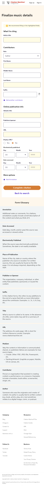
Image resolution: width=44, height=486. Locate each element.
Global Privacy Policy (30, 452)
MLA (25, 430)
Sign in (39, 3)
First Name (7, 61)
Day (4, 150)
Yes (8, 143)
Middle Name (8, 71)
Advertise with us (7, 433)
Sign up (31, 3)
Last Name (7, 80)
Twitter (5, 452)
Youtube (5, 455)
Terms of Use (27, 448)
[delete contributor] (39, 94)
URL (4, 130)
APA (25, 426)
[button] (22, 56)
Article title (7, 35)
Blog (4, 419)
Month (18, 150)
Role (5, 51)
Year (30, 150)
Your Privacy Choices (30, 459)
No (16, 143)
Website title (7, 111)
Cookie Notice (28, 455)
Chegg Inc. (6, 423)
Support (5, 430)
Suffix (5, 90)
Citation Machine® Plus (30, 419)
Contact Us (6, 426)
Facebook (5, 448)
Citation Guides (28, 423)
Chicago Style (28, 433)
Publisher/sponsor (9, 120)
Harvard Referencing (30, 437)
